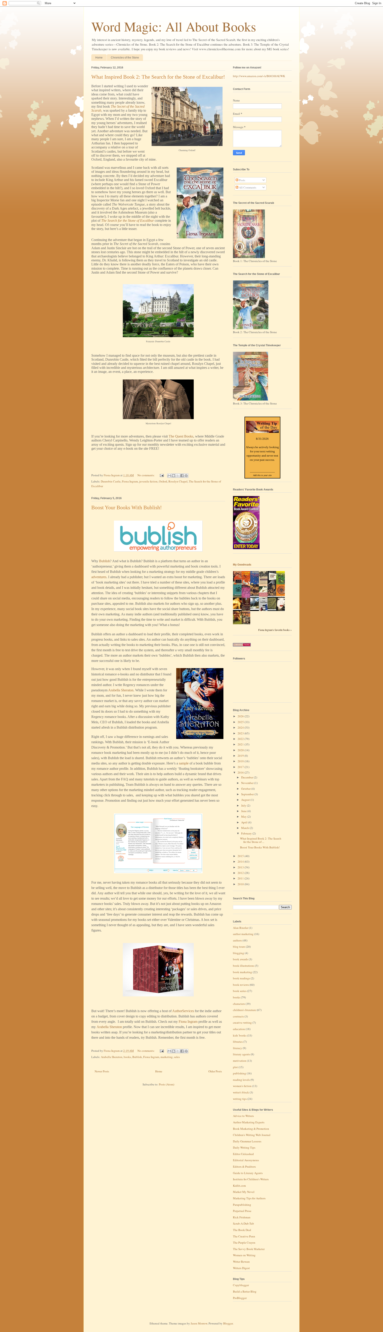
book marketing (242, 972)
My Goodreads (242, 564)
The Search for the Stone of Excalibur (127, 220)
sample (184, 763)
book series (239, 991)
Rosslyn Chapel (178, 481)
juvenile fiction (148, 481)
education (239, 1029)
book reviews (241, 985)
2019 (241, 756)
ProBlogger (240, 1298)
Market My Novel (243, 1192)
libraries (238, 1042)
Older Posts (215, 1071)
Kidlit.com (239, 1186)
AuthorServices (183, 1011)
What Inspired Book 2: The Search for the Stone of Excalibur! (158, 77)
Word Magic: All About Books (173, 26)
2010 (241, 884)
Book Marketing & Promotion (251, 1129)
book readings (241, 978)
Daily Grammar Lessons (247, 1141)
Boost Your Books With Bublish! (126, 507)
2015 (241, 856)
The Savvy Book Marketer (249, 1249)
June (244, 811)
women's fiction (242, 1086)
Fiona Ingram (130, 481)
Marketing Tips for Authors (249, 1198)
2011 (241, 878)
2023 (241, 733)
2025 (241, 722)
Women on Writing (244, 1255)
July (244, 805)
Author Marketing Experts (248, 1122)
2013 (241, 867)
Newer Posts (102, 1071)
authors (237, 940)
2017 (241, 767)
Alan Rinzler (240, 928)
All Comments (247, 187)
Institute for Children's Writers (251, 1179)
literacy (237, 1048)
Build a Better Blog (244, 1291)
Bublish (104, 561)
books (127, 1057)
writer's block (241, 1092)
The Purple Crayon (244, 1242)
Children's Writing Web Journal (251, 1135)
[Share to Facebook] (182, 475)
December (247, 777)
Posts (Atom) (166, 1084)
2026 (241, 716)
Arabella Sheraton (120, 690)
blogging (238, 953)
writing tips (240, 1099)
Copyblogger (241, 1285)
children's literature (244, 1010)
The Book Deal (242, 1230)
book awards (240, 959)
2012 (241, 873)
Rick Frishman (241, 1217)
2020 (241, 750)
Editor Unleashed (243, 1154)
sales (177, 1057)
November (247, 783)
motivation (239, 1061)
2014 (241, 861)
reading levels (241, 1080)
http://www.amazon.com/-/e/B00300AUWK (259, 76)
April (244, 822)
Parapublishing (242, 1205)
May (244, 817)
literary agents (241, 1054)
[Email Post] (161, 475)
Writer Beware (241, 1262)
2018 (241, 761)
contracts (238, 1016)
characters (239, 1004)
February (246, 833)
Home (99, 57)
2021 (241, 744)
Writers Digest (241, 1268)
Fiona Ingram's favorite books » (275, 630)
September (247, 794)
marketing (166, 1057)
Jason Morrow (199, 1323)
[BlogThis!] (173, 475)
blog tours (239, 947)
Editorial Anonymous (246, 1160)
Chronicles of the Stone (125, 57)
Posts (241, 180)
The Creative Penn (244, 1236)
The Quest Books (181, 436)
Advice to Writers (243, 1116)
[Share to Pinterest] (186, 475)
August (245, 800)
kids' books (239, 1035)
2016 (241, 772)
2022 (241, 739)
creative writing (242, 1023)
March (245, 828)
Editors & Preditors (244, 1167)
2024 (241, 727)
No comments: (146, 475)
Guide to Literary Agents (248, 1173)
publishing (239, 1073)
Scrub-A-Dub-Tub (243, 1223)
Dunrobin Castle (111, 481)
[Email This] (169, 475)
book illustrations (243, 966)
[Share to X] (178, 475)
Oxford (163, 481)
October (246, 789)
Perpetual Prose (242, 1211)
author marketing (243, 934)
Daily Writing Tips (244, 1147)
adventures (98, 577)
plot (235, 1067)
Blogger (228, 1323)
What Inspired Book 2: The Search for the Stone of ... (260, 840)
